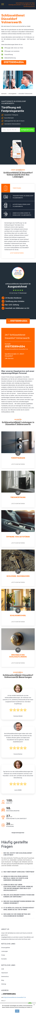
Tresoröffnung (18, 497)
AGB (2, 969)
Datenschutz (5, 976)
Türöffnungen (18, 458)
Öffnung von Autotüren (18, 537)
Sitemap (3, 984)
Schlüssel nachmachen (18, 576)
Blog (2, 980)
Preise (3, 955)
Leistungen (4, 951)
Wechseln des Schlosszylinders (18, 656)
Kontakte (4, 959)
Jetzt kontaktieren (17, 253)
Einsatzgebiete (5, 947)
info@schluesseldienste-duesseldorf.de (16, 349)
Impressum (4, 972)
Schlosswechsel (18, 615)
